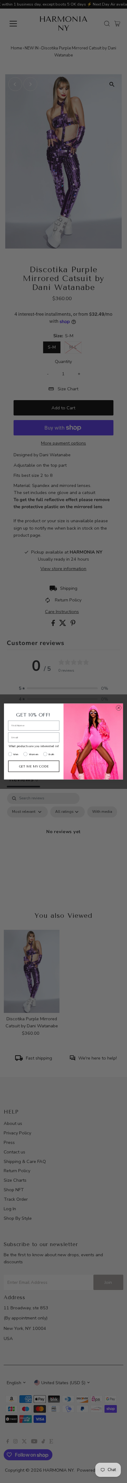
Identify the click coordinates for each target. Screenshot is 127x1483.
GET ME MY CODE (34, 766)
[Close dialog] (118, 708)
